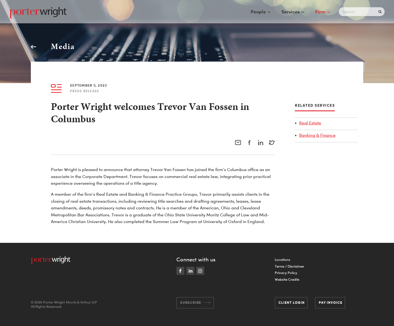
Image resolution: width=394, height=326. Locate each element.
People (258, 11)
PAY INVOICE (330, 302)
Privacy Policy (286, 273)
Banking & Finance (317, 135)
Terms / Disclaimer (289, 266)
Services (290, 11)
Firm (320, 11)
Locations (282, 259)
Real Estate (310, 122)
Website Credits (287, 279)
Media (63, 46)
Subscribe (190, 302)
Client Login (291, 302)
